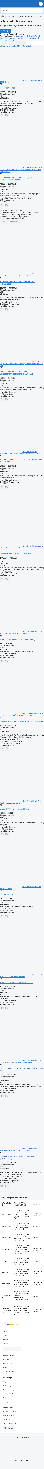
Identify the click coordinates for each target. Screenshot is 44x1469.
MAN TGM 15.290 (7, 88)
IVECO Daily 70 (6, 1296)
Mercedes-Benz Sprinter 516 (6, 1310)
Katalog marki (8, 1402)
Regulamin (6, 1382)
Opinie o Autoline (9, 1394)
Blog (4, 1398)
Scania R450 (6, 1249)
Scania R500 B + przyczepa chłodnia (15, 554)
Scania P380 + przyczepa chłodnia (14, 809)
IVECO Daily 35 (6, 1204)
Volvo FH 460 (6, 1237)
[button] (40, 3)
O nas (5, 1335)
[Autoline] (2, 16)
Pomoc (5, 1339)
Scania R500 (6, 1261)
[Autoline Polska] (14, 3)
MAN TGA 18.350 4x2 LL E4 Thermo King (17, 639)
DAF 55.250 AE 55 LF (9, 895)
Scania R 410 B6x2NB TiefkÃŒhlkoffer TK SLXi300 (21, 721)
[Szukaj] (40, 10)
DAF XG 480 (6, 1283)
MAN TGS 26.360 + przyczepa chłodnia (16, 983)
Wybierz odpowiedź (10, 221)
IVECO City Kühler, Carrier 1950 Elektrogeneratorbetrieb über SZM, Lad (16, 373)
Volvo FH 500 (6, 1226)
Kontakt (5, 1343)
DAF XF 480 (6, 1214)
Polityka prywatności (10, 1386)
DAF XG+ (5, 1272)
